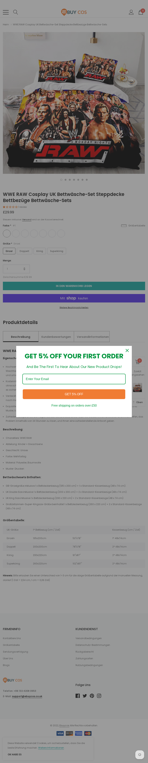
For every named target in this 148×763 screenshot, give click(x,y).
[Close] (127, 350)
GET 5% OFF (74, 394)
